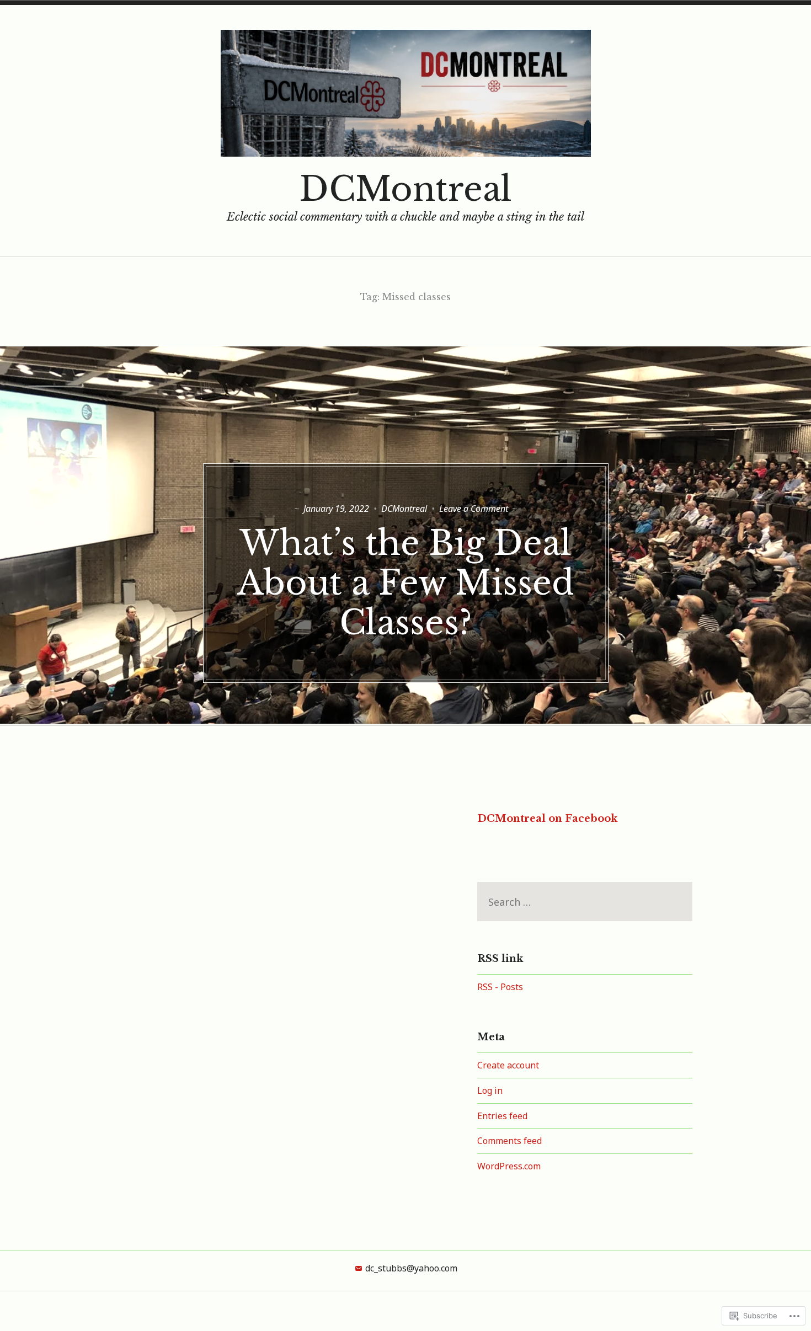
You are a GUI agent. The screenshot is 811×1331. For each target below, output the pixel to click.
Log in (490, 1090)
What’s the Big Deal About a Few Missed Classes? (405, 583)
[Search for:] (584, 901)
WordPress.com (509, 1166)
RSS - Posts (500, 987)
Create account (508, 1065)
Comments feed (509, 1141)
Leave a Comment (473, 509)
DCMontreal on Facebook (547, 819)
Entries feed (502, 1116)
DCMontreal (406, 189)
